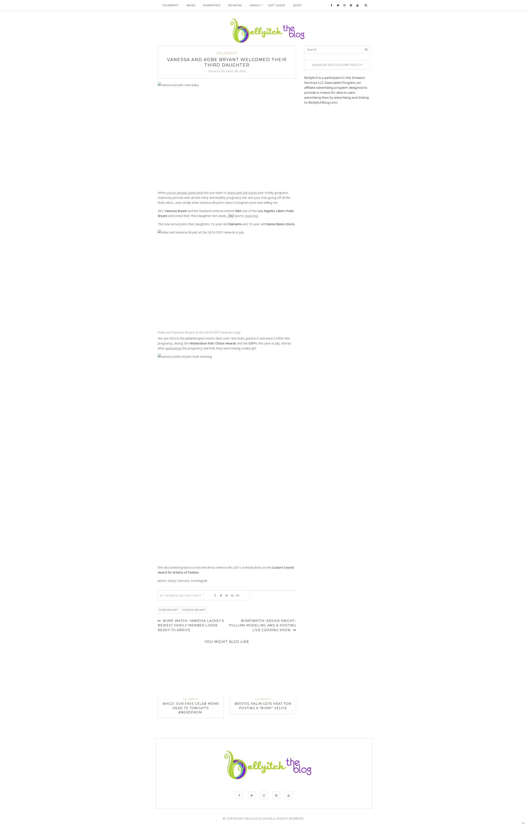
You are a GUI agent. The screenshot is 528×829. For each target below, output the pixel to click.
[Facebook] (332, 5)
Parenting (211, 5)
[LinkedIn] (232, 595)
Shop (297, 5)
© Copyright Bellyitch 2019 (246, 818)
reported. (251, 216)
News (191, 5)
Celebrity (171, 5)
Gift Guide (276, 5)
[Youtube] (357, 5)
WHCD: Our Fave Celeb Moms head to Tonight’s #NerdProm (191, 708)
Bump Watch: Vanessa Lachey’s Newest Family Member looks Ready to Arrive (191, 625)
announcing (173, 348)
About (255, 5)
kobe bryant (168, 610)
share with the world (242, 192)
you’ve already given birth (184, 192)
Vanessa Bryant (194, 610)
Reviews (235, 5)
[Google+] (238, 595)
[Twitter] (338, 5)
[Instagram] (344, 5)
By (181, 595)
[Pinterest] (351, 5)
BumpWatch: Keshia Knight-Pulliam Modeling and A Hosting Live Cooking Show (262, 625)
